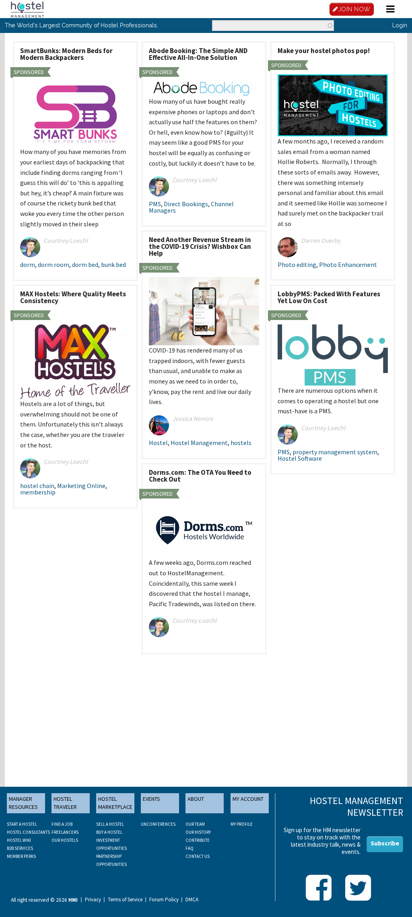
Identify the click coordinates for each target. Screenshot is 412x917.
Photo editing (297, 265)
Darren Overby (320, 240)
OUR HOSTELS (65, 840)
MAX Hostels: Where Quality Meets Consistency (73, 297)
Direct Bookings (186, 204)
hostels (241, 443)
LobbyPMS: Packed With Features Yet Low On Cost (329, 297)
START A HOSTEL (22, 824)
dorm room (53, 265)
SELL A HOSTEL (110, 824)
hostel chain (37, 486)
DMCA (191, 900)
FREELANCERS (65, 832)
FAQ (189, 848)
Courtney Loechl (65, 240)
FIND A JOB (62, 824)
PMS (155, 204)
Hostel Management (199, 443)
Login (399, 25)
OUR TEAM (195, 824)
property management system (335, 452)
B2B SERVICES (20, 848)
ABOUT (195, 798)
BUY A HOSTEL (109, 832)
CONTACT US (197, 856)
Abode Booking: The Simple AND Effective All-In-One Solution (198, 54)
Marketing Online (81, 486)
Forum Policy (164, 900)
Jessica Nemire (192, 418)
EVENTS (151, 798)
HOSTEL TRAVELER (65, 802)
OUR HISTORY (198, 832)
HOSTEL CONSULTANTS (28, 832)
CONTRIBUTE (197, 840)
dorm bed (85, 265)
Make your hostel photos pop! (324, 50)
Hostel (158, 443)
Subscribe (385, 843)
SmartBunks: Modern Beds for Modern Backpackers (66, 54)
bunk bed (113, 265)
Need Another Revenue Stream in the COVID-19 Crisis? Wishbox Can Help (200, 246)
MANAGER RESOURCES (23, 802)
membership (38, 492)
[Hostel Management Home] (27, 9)
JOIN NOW (354, 9)
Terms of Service (125, 900)
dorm (27, 265)
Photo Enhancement (348, 265)
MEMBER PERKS (21, 856)
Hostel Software (300, 458)
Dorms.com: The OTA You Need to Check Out (200, 476)
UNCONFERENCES (158, 824)
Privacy (93, 900)
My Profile (242, 824)
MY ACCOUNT (248, 798)
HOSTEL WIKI (19, 840)
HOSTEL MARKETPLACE (115, 802)
